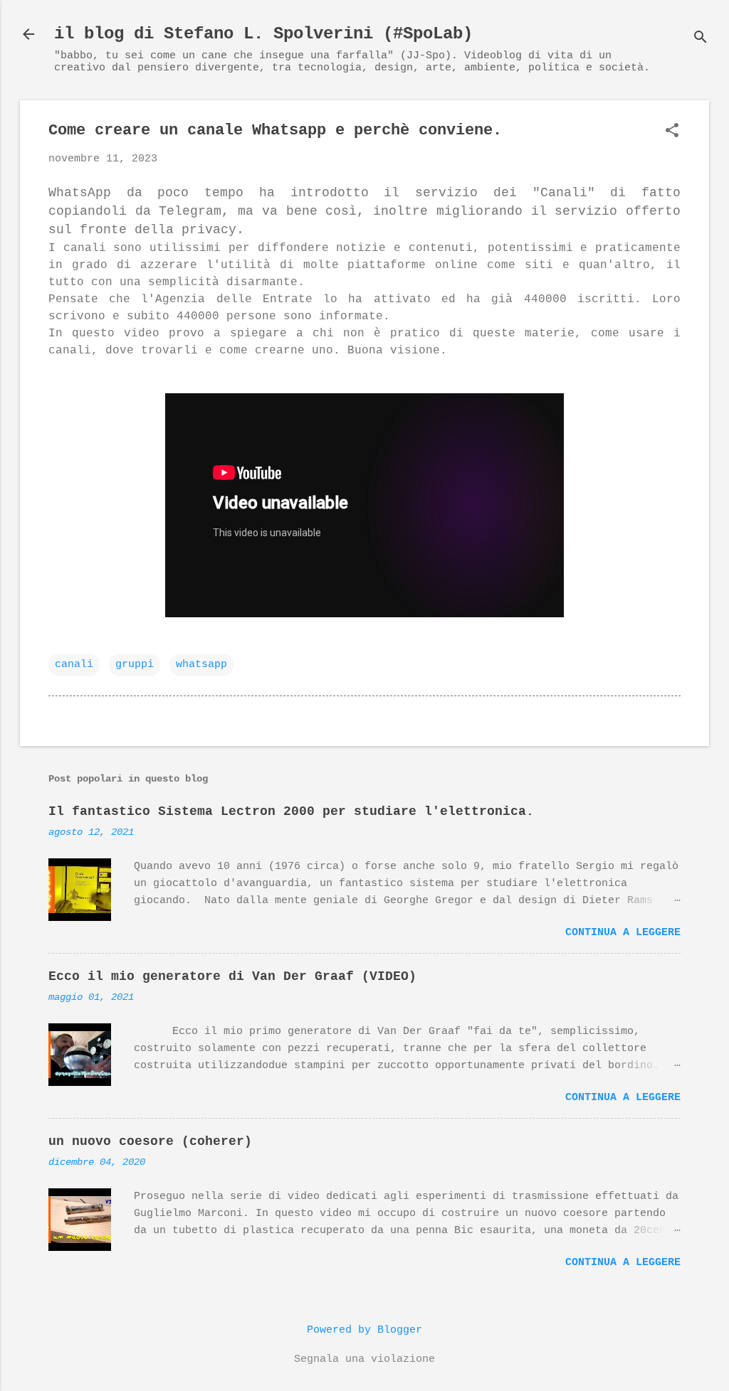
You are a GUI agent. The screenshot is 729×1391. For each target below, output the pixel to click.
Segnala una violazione (364, 1359)
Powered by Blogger (364, 1330)
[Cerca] (700, 38)
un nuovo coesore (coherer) (150, 1141)
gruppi (134, 665)
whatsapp (201, 665)
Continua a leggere (623, 933)
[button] (672, 132)
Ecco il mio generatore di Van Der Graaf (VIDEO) (232, 976)
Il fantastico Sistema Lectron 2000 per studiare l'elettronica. (291, 811)
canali (74, 665)
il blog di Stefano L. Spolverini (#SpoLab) (263, 33)
